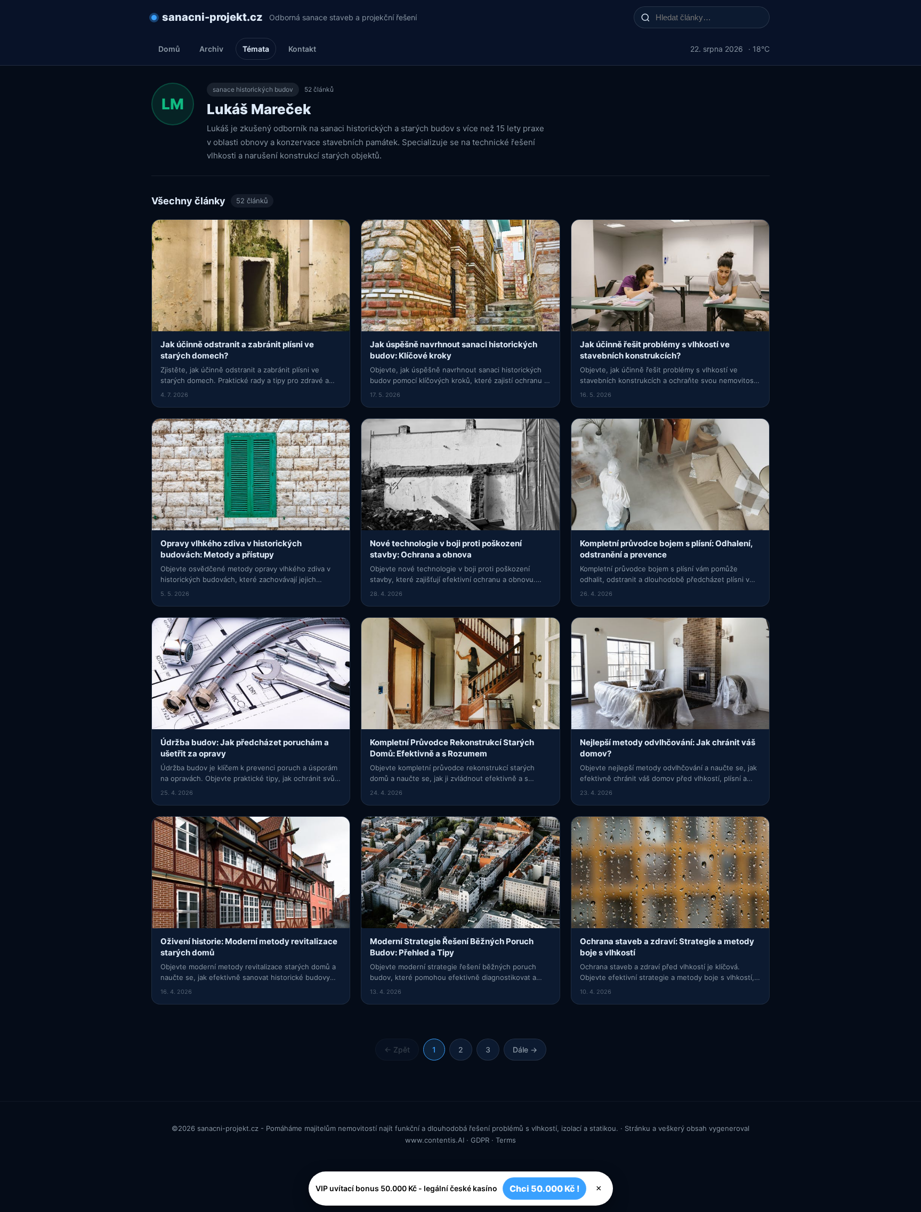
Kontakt (302, 48)
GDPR (480, 1140)
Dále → (525, 1049)
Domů (169, 48)
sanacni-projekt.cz (212, 17)
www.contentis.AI (434, 1140)
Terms (506, 1140)
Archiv (211, 48)
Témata (256, 48)
